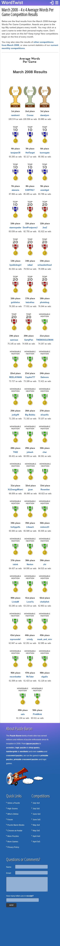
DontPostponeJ (30, 227)
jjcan (30, 489)
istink (15, 564)
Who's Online (12, 814)
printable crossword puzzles (26, 759)
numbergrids (11, 751)
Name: (9, 867)
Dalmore (45, 377)
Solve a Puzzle (13, 803)
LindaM (15, 602)
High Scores (12, 809)
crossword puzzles (14, 755)
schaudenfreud (45, 265)
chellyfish (44, 602)
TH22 (15, 452)
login (51, 3)
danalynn (44, 115)
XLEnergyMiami (15, 489)
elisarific (45, 415)
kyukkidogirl (15, 265)
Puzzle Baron (15, 736)
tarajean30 (15, 153)
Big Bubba (30, 415)
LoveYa (30, 602)
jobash (30, 452)
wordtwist (24, 751)
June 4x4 (36, 814)
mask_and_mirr (44, 639)
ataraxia (15, 190)
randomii (15, 115)
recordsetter (15, 677)
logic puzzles (21, 748)
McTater (30, 677)
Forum (10, 820)
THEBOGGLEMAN (44, 340)
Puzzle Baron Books (15, 825)
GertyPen (28, 340)
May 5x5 (36, 831)
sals (23, 714)
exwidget (44, 190)
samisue (14, 340)
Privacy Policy (13, 847)
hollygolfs (15, 527)
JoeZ (44, 227)
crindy (30, 639)
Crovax (30, 115)
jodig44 (15, 415)
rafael (30, 265)
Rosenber (45, 489)
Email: (8, 873)
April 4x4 (36, 836)
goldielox (15, 302)
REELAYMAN (15, 377)
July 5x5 (36, 809)
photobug (44, 302)
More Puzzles (13, 836)
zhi (44, 564)
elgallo (44, 677)
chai (45, 452)
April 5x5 (36, 842)
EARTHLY (30, 190)
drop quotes (34, 748)
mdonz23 (44, 527)
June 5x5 (36, 820)
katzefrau (30, 302)
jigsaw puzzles (32, 744)
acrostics (10, 748)
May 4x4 (36, 825)
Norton (30, 564)
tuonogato (45, 153)
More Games (12, 842)
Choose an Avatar (14, 831)
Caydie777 (30, 377)
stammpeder (15, 227)
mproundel (15, 639)
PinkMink (37, 714)
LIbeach (30, 527)
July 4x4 (36, 803)
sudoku (40, 751)
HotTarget (30, 153)
